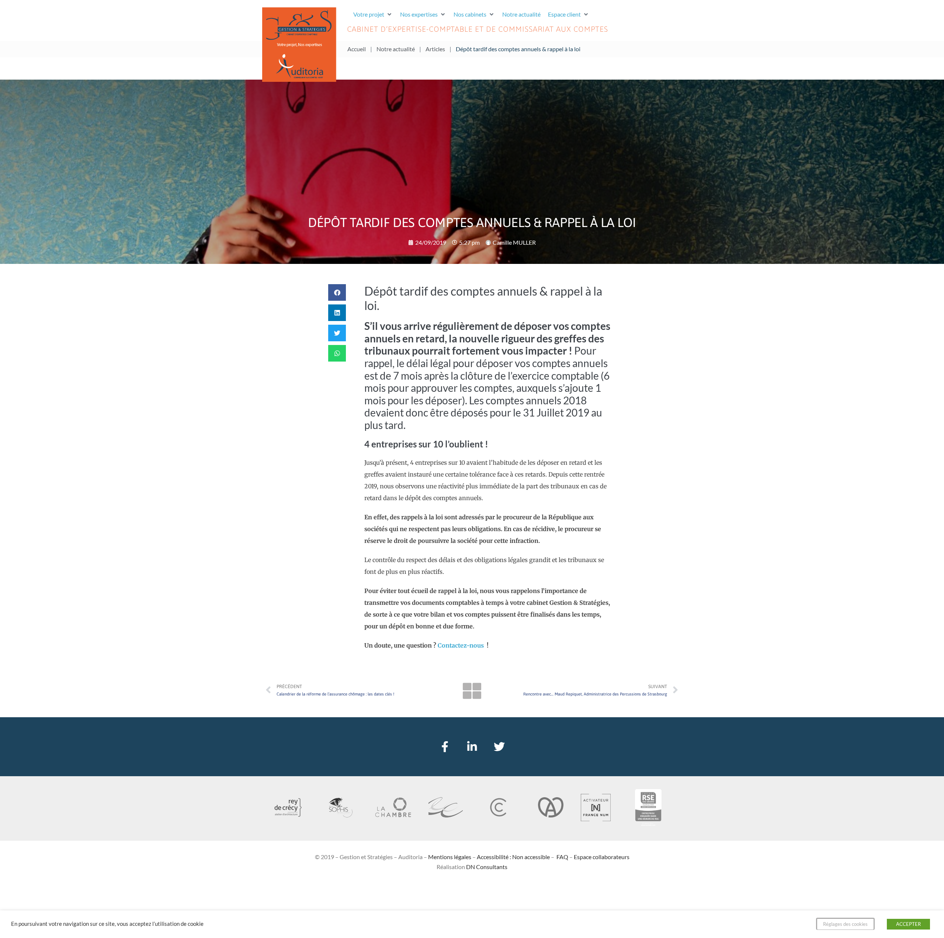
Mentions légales (449, 856)
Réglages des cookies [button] (845, 924)
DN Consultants (486, 866)
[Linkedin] (472, 747)
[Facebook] (445, 747)
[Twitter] (499, 747)
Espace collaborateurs (601, 856)
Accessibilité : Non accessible (513, 856)
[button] (373, 14)
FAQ (562, 856)
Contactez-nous (461, 645)
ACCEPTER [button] (908, 924)
